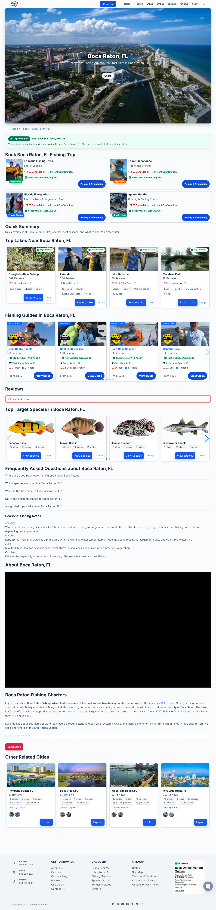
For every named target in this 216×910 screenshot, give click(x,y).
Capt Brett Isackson (72, 348)
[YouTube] (137, 904)
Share (108, 75)
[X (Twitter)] (118, 904)
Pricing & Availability (91, 184)
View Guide (43, 375)
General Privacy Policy (145, 884)
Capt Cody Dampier (123, 348)
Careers (56, 872)
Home (127, 4)
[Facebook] (113, 904)
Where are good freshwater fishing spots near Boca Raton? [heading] (42, 475)
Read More (14, 746)
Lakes (150, 4)
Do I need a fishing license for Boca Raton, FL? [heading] (34, 498)
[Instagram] (122, 904)
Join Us (109, 4)
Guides (160, 4)
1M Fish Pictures (101, 884)
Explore (46, 822)
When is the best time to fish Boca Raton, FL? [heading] (34, 491)
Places (25, 128)
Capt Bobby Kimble (20, 348)
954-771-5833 (26, 883)
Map (49, 297)
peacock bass (75, 711)
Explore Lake (33, 297)
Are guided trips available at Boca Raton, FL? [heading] (33, 506)
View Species (31, 455)
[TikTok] (141, 904)
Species (172, 4)
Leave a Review (19, 399)
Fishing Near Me (101, 876)
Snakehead (188, 711)
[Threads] (127, 904)
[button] (207, 352)
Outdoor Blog (59, 876)
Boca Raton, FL (41, 128)
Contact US (58, 888)
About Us (56, 868)
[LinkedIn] (132, 904)
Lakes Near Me (101, 868)
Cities (140, 4)
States (136, 868)
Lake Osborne (13, 735)
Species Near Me (102, 880)
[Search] (204, 4)
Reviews (184, 4)
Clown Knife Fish (158, 711)
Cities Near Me (100, 872)
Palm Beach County (173, 703)
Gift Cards (57, 884)
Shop (195, 4)
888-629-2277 (26, 874)
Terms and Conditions (145, 876)
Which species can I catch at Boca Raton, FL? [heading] (33, 483)
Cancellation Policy (143, 880)
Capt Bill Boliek (172, 348)
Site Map (137, 872)
